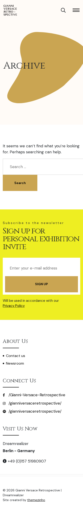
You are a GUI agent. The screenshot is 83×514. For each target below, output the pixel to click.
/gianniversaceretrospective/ (34, 403)
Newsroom (15, 363)
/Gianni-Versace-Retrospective (36, 394)
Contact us (15, 355)
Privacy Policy (14, 305)
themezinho (36, 500)
